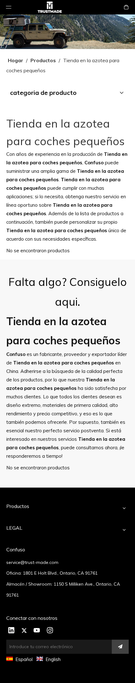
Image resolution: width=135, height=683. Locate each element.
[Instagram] (50, 631)
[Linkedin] (11, 631)
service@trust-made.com (32, 562)
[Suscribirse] (120, 647)
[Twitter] (24, 631)
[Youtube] (37, 631)
